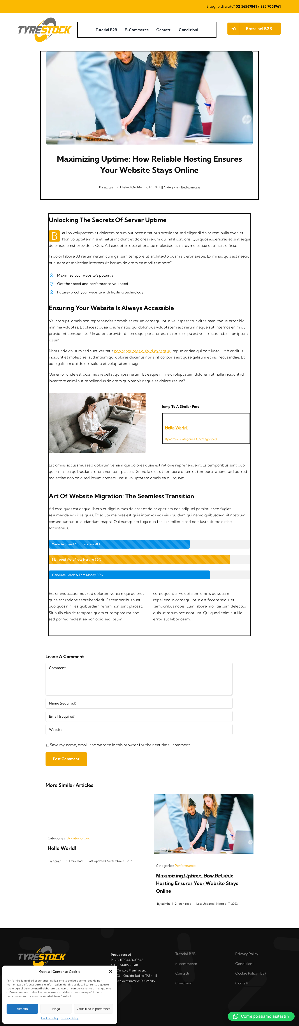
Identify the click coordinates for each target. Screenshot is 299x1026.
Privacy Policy (70, 1018)
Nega (56, 1009)
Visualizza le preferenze (93, 1009)
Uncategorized (206, 439)
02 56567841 (246, 6)
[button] (111, 971)
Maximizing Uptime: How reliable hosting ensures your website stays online (197, 883)
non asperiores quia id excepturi (142, 350)
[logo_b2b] (45, 19)
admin (108, 187)
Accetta (22, 1009)
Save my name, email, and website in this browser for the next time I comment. (120, 744)
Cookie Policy (49, 1018)
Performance (190, 187)
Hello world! (176, 427)
